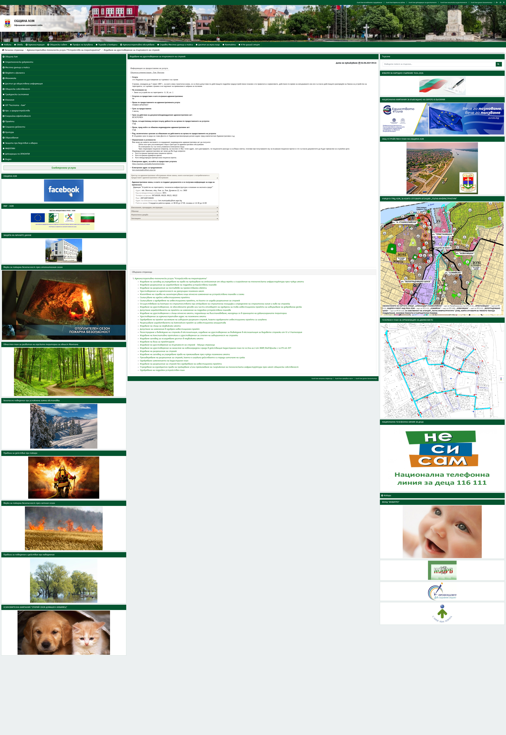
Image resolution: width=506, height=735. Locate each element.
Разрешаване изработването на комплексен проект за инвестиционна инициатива (183, 323)
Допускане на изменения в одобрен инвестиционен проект (170, 329)
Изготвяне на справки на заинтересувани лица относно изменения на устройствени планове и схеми (192, 294)
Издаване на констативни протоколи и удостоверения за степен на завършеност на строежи (189, 335)
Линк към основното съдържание (369, 2)
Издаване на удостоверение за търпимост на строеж (132, 50)
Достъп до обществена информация (24, 84)
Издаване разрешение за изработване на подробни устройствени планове (178, 285)
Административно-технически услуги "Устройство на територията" (171, 278)
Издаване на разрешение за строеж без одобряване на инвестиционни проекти (181, 364)
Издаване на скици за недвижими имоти (160, 326)
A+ (497, 2)
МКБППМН (10, 148)
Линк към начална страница (322, 378)
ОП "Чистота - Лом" (15, 105)
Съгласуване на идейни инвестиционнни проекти (165, 297)
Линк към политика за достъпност (453, 2)
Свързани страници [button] (142, 272)
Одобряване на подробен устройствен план (162, 370)
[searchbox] (439, 64)
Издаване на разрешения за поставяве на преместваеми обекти (173, 288)
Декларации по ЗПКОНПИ (17, 154)
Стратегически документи (19, 62)
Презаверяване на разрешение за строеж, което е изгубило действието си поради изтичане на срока (192, 357)
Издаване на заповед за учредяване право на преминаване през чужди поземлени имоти (185, 354)
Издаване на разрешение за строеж (158, 351)
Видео (8, 159)
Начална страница (14, 50)
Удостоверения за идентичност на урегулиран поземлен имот (172, 291)
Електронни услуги (64, 168)
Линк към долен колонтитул (481, 2)
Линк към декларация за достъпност (423, 2)
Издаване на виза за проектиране (157, 342)
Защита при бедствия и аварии (21, 143)
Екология (9, 100)
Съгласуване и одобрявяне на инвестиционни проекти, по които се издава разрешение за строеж (190, 301)
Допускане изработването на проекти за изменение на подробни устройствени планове (185, 310)
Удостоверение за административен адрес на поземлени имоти (173, 316)
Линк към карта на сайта (395, 2)
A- (501, 2)
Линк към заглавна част (344, 378)
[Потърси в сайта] (499, 64)
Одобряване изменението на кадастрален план (164, 361)
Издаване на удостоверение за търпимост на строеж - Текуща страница (177, 345)
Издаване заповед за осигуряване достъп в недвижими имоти (171, 339)
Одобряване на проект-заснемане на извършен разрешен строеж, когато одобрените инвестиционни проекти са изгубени (203, 320)
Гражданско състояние (17, 94)
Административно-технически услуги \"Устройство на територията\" (64, 50)
